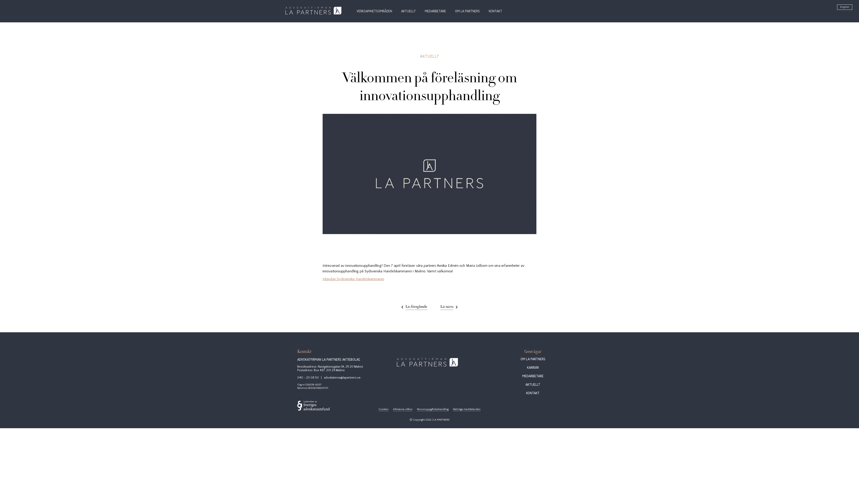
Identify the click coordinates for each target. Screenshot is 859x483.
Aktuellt (408, 11)
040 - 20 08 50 (308, 377)
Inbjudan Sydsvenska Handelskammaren (353, 279)
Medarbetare (435, 11)
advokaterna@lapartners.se (342, 377)
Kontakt (495, 11)
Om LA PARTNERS (467, 11)
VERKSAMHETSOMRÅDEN (374, 11)
